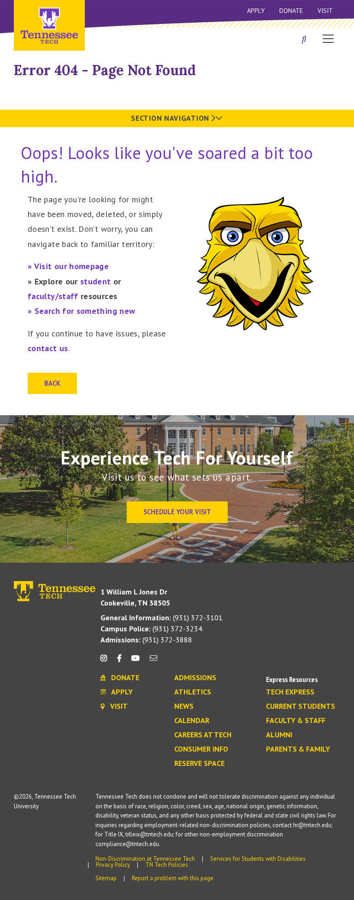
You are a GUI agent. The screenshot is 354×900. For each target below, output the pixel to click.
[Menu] (328, 38)
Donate (291, 10)
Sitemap (106, 878)
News (184, 706)
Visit (325, 10)
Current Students (300, 706)
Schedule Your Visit (177, 511)
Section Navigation (171, 118)
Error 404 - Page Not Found (105, 70)
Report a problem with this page (172, 878)
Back (52, 383)
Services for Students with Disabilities (258, 859)
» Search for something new (81, 311)
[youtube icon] (135, 661)
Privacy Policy (113, 865)
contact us (48, 348)
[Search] (304, 39)
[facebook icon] (119, 661)
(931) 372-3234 (151, 628)
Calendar (191, 721)
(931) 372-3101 (161, 617)
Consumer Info (201, 749)
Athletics (192, 692)
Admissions (195, 678)
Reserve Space (199, 763)
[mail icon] (153, 661)
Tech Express (290, 692)
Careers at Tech (202, 735)
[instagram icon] (106, 661)
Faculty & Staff (295, 721)
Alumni (279, 735)
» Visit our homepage (68, 266)
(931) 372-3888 (146, 639)
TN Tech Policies (166, 865)
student (95, 281)
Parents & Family (298, 749)
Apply (256, 10)
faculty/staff (53, 296)
